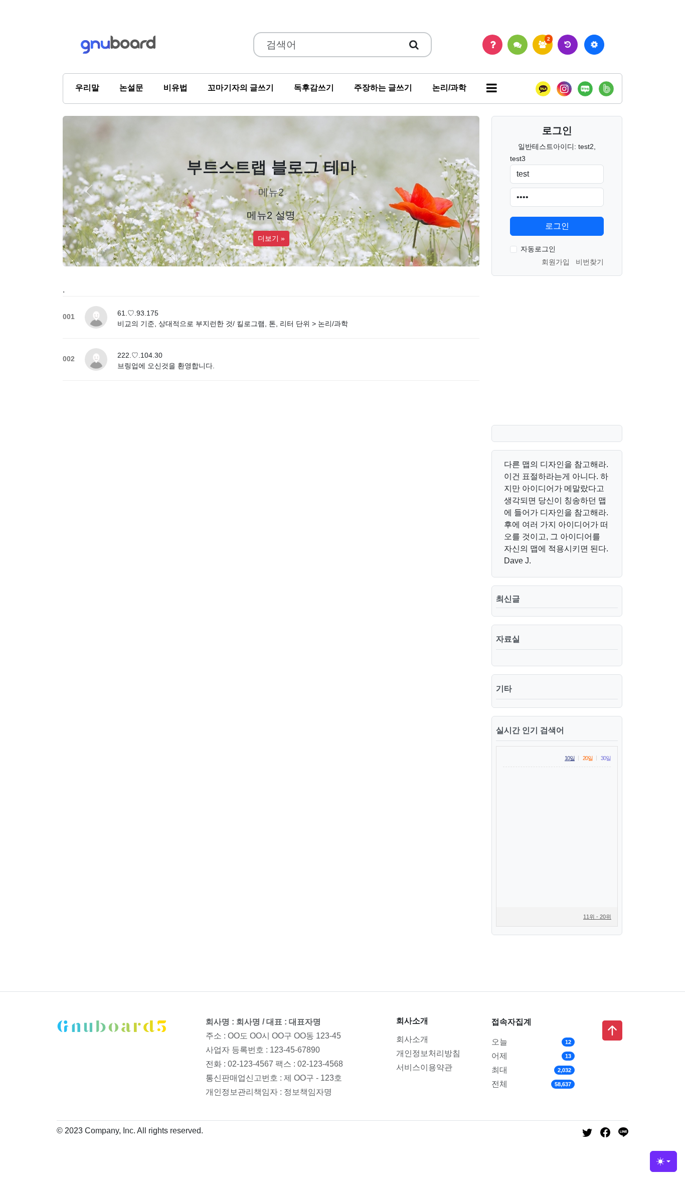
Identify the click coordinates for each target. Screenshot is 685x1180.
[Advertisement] (554, 358)
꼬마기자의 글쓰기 (241, 87)
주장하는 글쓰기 (383, 87)
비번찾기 (590, 262)
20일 (588, 758)
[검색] (414, 44)
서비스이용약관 (424, 1067)
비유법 (175, 87)
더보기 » (271, 238)
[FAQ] (492, 45)
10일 (570, 758)
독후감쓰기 (314, 87)
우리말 (87, 87)
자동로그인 (538, 249)
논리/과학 (449, 87)
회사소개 (412, 1039)
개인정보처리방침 (428, 1053)
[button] (491, 88)
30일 (606, 758)
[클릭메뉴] (594, 45)
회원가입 (556, 262)
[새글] (568, 45)
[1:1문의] (517, 45)
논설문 (131, 87)
